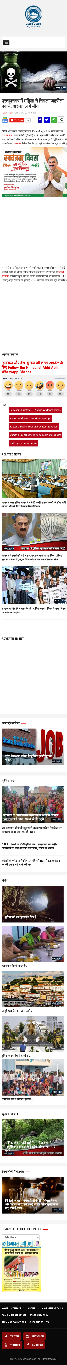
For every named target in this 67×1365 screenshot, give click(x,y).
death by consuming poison (23, 443)
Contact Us (18, 1308)
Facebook (37, 1345)
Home (5, 1308)
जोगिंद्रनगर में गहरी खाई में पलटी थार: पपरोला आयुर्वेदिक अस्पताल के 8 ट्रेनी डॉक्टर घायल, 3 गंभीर (30, 1146)
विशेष (5, 880)
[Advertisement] (33, 214)
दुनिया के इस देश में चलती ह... (16, 1055)
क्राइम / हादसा (10, 1114)
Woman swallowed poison (48, 410)
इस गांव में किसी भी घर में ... (15, 966)
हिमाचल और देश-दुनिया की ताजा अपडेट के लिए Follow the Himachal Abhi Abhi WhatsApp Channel (32, 367)
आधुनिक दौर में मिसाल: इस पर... (17, 1099)
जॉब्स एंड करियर (11, 723)
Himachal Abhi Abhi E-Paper (22, 1229)
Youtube (15, 1345)
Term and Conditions (14, 1322)
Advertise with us (52, 1308)
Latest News (8, 113)
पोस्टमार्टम (17, 143)
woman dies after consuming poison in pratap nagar (35, 435)
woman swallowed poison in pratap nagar (30, 418)
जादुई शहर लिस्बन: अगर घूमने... (17, 1010)
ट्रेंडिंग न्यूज (8, 781)
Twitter (15, 1336)
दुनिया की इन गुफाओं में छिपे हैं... (22, 917)
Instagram (37, 1336)
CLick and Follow (39, 1322)
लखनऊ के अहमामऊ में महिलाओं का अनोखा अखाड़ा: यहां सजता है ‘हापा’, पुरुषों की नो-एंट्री (31, 817)
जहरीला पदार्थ (7, 135)
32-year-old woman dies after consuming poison (33, 426)
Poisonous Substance (21, 410)
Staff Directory (39, 1315)
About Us (33, 1308)
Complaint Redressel (14, 1315)
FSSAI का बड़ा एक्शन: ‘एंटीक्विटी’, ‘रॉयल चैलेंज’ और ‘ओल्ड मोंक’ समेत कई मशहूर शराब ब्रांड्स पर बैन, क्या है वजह (31, 1204)
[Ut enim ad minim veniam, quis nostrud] (33, 804)
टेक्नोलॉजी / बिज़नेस (13, 1171)
